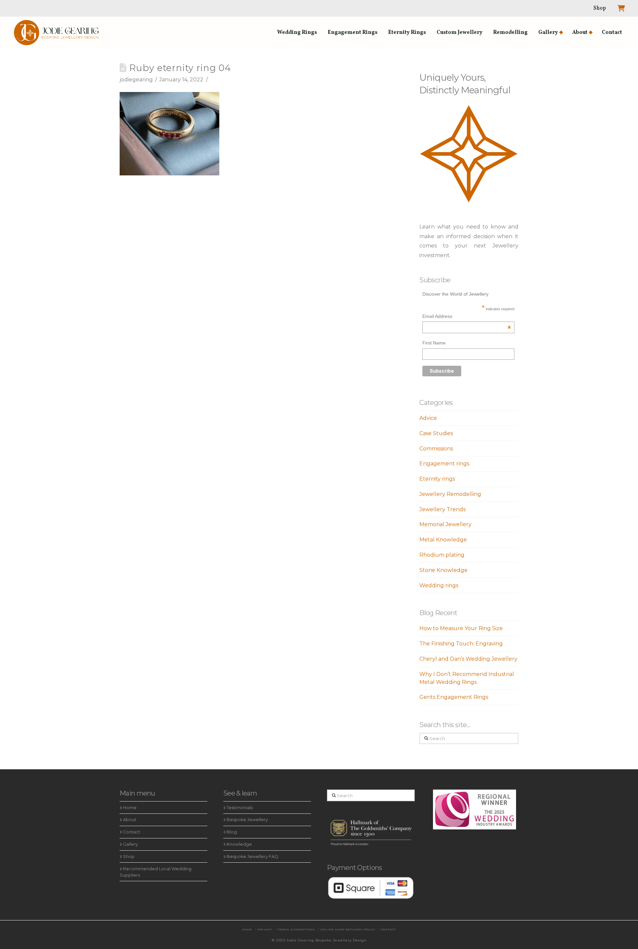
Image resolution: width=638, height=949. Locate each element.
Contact (131, 831)
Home (130, 807)
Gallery (130, 844)
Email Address (466, 317)
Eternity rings (437, 479)
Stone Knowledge (443, 570)
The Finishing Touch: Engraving (461, 643)
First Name (434, 342)
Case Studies (436, 433)
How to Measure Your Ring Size (461, 628)
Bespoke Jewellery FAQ (252, 856)
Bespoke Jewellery (247, 819)
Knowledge (239, 844)
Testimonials (240, 807)
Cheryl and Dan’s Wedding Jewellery (468, 659)
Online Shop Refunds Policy (348, 929)
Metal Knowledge (443, 539)
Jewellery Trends (442, 509)
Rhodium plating (442, 555)
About (129, 819)
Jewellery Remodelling (450, 494)
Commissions (436, 448)
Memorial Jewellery (445, 524)
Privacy (265, 929)
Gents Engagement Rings (453, 697)
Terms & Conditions (296, 929)
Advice (428, 418)
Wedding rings (438, 585)
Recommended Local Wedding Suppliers (155, 872)
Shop (129, 856)
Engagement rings (444, 463)
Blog (232, 831)
